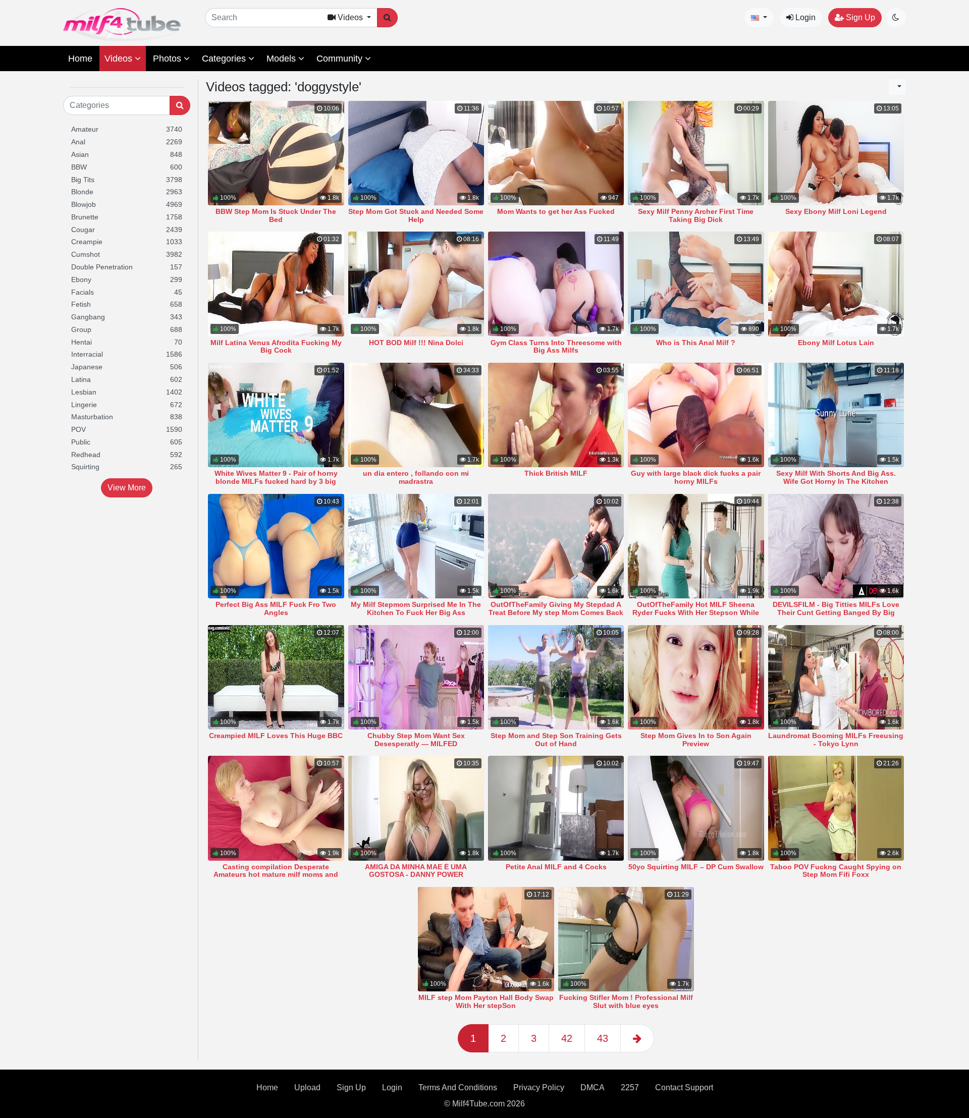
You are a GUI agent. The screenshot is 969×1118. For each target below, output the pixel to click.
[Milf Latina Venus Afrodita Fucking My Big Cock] (276, 284)
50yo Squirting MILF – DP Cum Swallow (696, 867)
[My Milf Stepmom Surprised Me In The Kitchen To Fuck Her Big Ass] (416, 546)
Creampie (126, 242)
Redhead (126, 455)
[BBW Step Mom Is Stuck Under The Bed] (276, 153)
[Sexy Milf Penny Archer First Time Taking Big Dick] (696, 153)
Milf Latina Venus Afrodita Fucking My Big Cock (276, 347)
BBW (126, 167)
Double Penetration (126, 267)
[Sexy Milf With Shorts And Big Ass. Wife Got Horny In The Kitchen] (836, 415)
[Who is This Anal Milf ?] (696, 284)
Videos (119, 58)
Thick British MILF (555, 473)
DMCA (592, 1087)
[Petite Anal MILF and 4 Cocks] (556, 808)
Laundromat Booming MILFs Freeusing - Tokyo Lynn (835, 740)
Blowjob (126, 204)
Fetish (126, 304)
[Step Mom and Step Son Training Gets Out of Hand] (556, 677)
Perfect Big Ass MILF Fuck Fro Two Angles (276, 608)
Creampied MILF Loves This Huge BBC (276, 736)
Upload (307, 1087)
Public (126, 442)
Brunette (126, 217)
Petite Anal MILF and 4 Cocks (556, 867)
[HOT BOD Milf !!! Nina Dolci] (416, 284)
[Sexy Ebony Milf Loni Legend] (836, 153)
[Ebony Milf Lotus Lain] (836, 284)
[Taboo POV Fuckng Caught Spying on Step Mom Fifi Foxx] (836, 808)
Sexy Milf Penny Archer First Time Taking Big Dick (695, 215)
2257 (630, 1087)
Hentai (126, 342)
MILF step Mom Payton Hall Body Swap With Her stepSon (486, 1001)
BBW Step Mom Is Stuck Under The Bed (276, 215)
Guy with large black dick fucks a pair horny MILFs (696, 477)
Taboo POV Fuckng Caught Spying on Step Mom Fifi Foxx (835, 871)
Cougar (126, 230)
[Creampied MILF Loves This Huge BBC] (276, 677)
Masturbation (126, 417)
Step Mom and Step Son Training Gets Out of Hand (556, 740)
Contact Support (684, 1087)
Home (80, 58)
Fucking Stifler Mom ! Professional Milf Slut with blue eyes (626, 1001)
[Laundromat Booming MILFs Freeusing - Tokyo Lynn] (836, 677)
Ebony (126, 279)
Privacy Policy (538, 1087)
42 (566, 1038)
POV (126, 429)
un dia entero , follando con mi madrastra (416, 477)
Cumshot (126, 254)
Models (282, 58)
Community (340, 58)
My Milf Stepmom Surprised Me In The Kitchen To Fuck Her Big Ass (416, 608)
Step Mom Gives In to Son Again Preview (695, 740)
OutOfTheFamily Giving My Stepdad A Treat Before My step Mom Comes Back (556, 608)
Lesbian (126, 392)
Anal (126, 142)
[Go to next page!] (637, 1038)
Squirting (126, 467)
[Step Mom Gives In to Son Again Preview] (696, 677)
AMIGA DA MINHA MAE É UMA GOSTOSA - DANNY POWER (416, 871)
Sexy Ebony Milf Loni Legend (836, 211)
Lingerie (126, 405)
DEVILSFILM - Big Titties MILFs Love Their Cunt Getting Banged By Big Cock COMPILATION (836, 612)
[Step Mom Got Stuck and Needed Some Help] (416, 153)
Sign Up (859, 17)
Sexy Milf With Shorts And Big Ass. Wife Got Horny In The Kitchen (836, 477)
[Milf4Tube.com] (122, 24)
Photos (168, 58)
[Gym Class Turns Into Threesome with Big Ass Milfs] (556, 284)
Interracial (126, 354)
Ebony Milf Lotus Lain (836, 343)
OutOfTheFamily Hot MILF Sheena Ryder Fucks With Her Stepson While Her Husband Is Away (695, 612)
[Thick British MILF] (556, 415)
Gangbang (126, 317)
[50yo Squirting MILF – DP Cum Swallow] (696, 808)
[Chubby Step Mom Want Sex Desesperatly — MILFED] (416, 677)
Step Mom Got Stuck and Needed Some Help (415, 215)
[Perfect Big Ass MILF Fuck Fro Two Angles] (276, 546)
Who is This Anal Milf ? (695, 343)
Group (126, 329)
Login (804, 17)
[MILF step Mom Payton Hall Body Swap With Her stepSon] (486, 939)
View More (126, 487)
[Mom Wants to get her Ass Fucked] (556, 153)
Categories (225, 58)
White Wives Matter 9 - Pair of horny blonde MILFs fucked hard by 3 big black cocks (276, 481)
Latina (126, 379)
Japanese (126, 367)
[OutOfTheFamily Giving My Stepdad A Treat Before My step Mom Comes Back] (556, 546)
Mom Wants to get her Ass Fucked (556, 211)
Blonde (126, 192)
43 (602, 1038)
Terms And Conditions (457, 1087)
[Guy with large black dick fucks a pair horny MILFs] (696, 415)
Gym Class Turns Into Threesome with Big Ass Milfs (556, 347)
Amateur (126, 129)
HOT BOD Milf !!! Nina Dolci (416, 343)
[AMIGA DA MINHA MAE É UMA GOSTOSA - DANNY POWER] (416, 808)
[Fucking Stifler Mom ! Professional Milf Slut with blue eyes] (626, 939)
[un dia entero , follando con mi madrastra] (416, 415)
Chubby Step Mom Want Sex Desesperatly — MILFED (416, 740)
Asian (126, 154)
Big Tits (126, 180)
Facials (126, 292)
